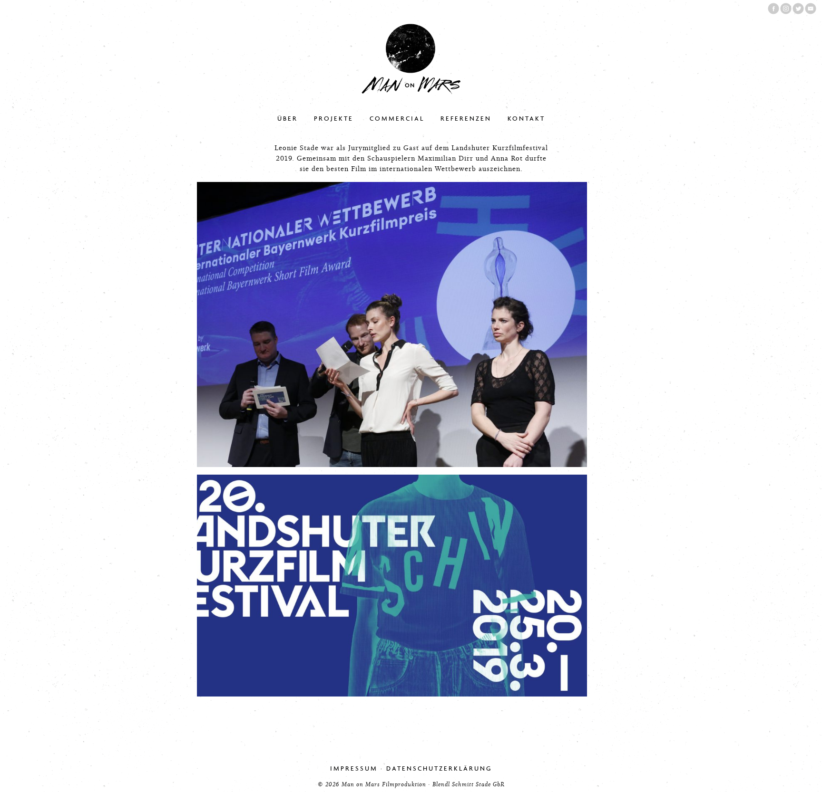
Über (287, 118)
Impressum (354, 768)
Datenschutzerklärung (439, 768)
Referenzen (465, 118)
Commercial (397, 118)
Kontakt (526, 118)
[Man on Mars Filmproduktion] (411, 91)
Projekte (333, 118)
